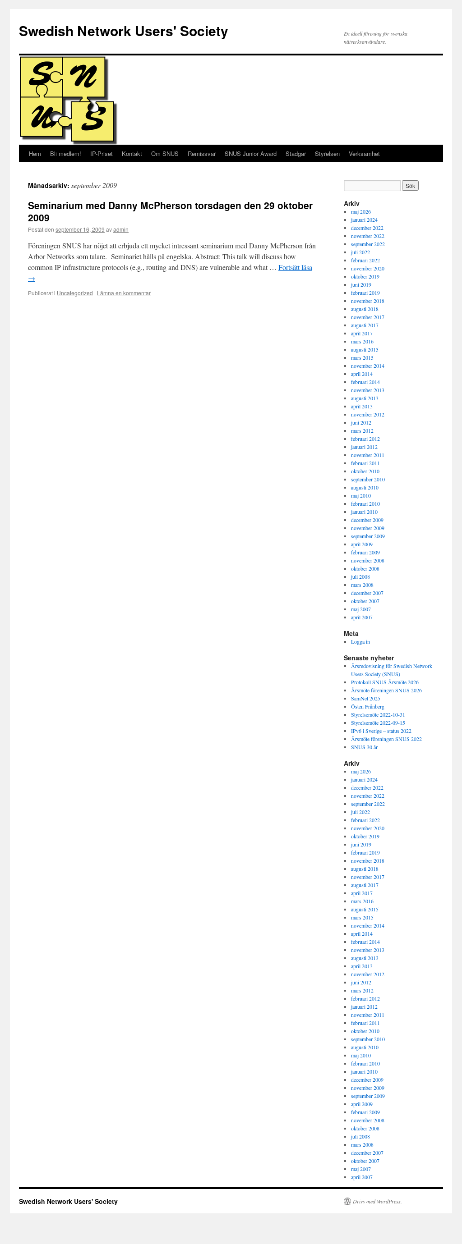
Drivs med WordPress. (377, 1201)
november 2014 (367, 365)
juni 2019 (361, 284)
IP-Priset (101, 153)
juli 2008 (360, 576)
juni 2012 (361, 422)
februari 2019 (365, 292)
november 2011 (367, 454)
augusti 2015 (365, 349)
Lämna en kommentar (124, 293)
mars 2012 (362, 430)
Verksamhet (364, 153)
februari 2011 (365, 462)
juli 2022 (360, 252)
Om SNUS (165, 153)
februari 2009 (365, 552)
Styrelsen (327, 153)
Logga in (360, 641)
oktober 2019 (365, 276)
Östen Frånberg (367, 706)
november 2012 (367, 414)
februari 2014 (365, 381)
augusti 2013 (365, 398)
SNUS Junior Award (251, 153)
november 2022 (367, 235)
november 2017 (367, 316)
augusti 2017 (365, 325)
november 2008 (367, 560)
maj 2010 (361, 495)
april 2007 (362, 617)
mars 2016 (362, 341)
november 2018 (367, 300)
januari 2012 (364, 446)
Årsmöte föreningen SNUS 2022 (386, 738)
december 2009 (367, 519)
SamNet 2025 (365, 698)
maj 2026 (361, 211)
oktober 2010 (365, 471)
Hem (35, 153)
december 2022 (367, 227)
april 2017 (362, 333)
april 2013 (362, 406)
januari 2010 (364, 511)
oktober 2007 (365, 600)
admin (121, 229)
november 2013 (367, 389)
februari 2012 (365, 438)
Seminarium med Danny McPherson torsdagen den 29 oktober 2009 (170, 211)
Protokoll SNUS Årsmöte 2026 (385, 682)
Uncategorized (75, 293)
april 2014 (362, 373)
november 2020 (367, 268)
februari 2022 (365, 260)
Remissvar (202, 153)
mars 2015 (362, 357)
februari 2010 (365, 503)
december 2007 (367, 592)
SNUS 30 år (364, 746)
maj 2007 (361, 609)
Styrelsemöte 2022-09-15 (378, 722)
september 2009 (368, 536)
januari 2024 (364, 219)
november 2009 (367, 527)
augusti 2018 (365, 308)
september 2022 (368, 243)
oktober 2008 (365, 568)
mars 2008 (362, 584)
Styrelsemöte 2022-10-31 (378, 714)
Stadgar (296, 153)
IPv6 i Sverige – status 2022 (381, 730)
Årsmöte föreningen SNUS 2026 (386, 690)
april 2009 (362, 544)
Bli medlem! (65, 153)
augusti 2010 (365, 487)
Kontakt (132, 153)
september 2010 (368, 479)
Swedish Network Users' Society (123, 30)
